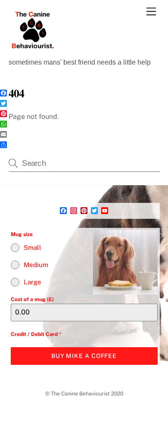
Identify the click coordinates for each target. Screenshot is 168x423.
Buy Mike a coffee (84, 355)
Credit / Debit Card (36, 334)
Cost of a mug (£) (32, 299)
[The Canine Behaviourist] (32, 50)
